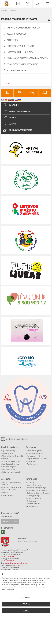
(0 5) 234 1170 (9, 561)
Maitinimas (31, 461)
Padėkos (12, 118)
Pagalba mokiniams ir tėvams (37, 459)
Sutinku (26, 611)
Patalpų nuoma (32, 464)
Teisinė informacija (33, 504)
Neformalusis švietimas (35, 456)
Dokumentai (14, 105)
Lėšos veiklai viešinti (9, 490)
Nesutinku (26, 604)
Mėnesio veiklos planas (19, 111)
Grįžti (8, 83)
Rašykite (6, 521)
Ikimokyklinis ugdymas (34, 451)
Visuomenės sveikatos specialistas (22, 64)
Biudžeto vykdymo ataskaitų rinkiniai (11, 483)
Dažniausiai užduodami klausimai (38, 493)
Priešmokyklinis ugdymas (35, 453)
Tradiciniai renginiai (9, 467)
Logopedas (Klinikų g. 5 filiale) (20, 52)
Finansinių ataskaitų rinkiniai (12, 487)
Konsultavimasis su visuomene (37, 490)
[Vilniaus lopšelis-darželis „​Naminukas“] (6, 3)
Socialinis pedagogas (16, 34)
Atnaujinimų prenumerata (20, 130)
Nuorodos (30, 482)
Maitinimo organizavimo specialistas (23, 28)
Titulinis (4, 10)
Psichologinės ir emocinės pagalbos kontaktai (27, 58)
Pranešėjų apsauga (33, 496)
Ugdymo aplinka (7, 453)
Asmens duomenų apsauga (36, 488)
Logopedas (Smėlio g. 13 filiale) (20, 46)
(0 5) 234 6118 (9, 556)
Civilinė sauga (32, 501)
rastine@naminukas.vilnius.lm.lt (16, 563)
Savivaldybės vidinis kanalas (17, 439)
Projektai (5, 492)
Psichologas (12, 40)
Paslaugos (13, 10)
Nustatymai (26, 597)
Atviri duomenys (32, 506)
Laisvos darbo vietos (34, 485)
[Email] (3, 532)
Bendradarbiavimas (8, 469)
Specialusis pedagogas (17, 70)
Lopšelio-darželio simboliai (11, 461)
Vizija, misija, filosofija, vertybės (13, 456)
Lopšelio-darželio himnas (10, 464)
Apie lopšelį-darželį (8, 451)
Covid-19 (12, 124)
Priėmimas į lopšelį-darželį (11, 472)
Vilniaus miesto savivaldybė (27, 542)
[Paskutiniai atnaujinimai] (28, 4)
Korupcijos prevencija (34, 498)
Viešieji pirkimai (7, 495)
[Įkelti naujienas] (18, 4)
